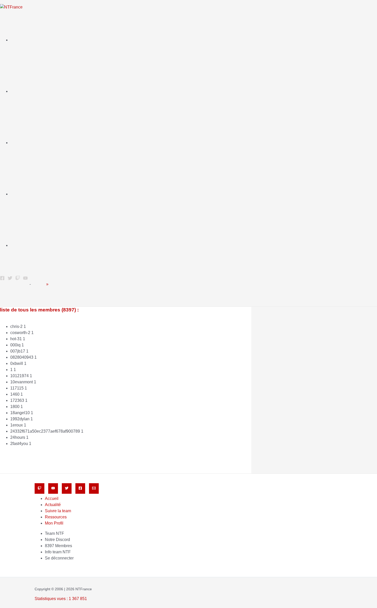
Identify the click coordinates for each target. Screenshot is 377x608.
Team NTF (54, 533)
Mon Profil (54, 523)
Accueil (17, 40)
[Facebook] (2, 279)
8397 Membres (58, 546)
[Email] (94, 488)
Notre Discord (57, 539)
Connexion (20, 245)
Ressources (21, 194)
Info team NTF (58, 552)
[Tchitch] (17, 279)
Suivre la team (23, 142)
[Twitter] (10, 279)
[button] (2, 294)
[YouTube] (25, 279)
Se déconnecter (59, 558)
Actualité (18, 91)
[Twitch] (39, 488)
